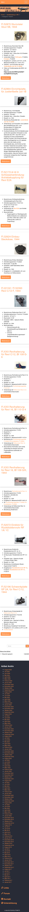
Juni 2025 (7, 695)
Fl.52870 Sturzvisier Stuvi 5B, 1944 (12, 25)
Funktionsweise (8, 630)
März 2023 (7, 745)
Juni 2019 (7, 829)
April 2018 (7, 854)
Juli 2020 (7, 805)
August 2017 (8, 869)
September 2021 (9, 779)
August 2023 (8, 736)
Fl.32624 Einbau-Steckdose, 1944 (10, 238)
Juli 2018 (7, 849)
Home (2, 15)
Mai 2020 (7, 808)
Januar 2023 (8, 749)
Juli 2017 (7, 871)
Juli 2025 (7, 694)
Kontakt (7, 899)
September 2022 (9, 756)
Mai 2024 (7, 719)
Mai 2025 (7, 697)
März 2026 (7, 679)
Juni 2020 (7, 806)
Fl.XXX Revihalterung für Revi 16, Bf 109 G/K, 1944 (14, 470)
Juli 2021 (7, 782)
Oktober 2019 (8, 821)
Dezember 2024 (9, 707)
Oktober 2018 (8, 843)
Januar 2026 (8, 683)
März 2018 (7, 856)
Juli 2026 (7, 671)
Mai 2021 (7, 786)
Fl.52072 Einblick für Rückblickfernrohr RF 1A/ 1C (12, 527)
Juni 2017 (7, 873)
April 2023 (7, 744)
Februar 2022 (8, 769)
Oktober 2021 (8, 777)
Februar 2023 (8, 747)
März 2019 (7, 834)
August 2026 (8, 670)
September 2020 (9, 801)
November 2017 (9, 864)
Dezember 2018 (9, 840)
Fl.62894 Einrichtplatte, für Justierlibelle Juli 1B (13, 90)
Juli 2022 (7, 760)
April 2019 (7, 832)
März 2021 (7, 790)
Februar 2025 (8, 703)
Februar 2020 (8, 814)
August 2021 (8, 780)
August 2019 (8, 825)
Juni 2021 (7, 784)
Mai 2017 (7, 875)
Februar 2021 (8, 792)
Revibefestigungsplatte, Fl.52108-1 (15, 387)
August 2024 (8, 714)
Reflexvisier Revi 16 (19, 443)
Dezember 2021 (9, 773)
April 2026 (7, 677)
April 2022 (7, 766)
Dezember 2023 (9, 729)
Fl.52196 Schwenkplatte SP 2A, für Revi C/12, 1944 (14, 589)
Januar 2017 (8, 882)
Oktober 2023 (8, 732)
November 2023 (9, 731)
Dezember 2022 (9, 751)
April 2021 (7, 788)
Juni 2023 (7, 740)
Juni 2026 (7, 673)
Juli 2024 (7, 716)
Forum (6, 893)
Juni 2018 (7, 851)
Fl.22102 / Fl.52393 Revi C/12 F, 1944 (11, 289)
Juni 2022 (7, 762)
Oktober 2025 (8, 688)
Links (6, 887)
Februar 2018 (8, 858)
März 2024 (7, 723)
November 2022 (9, 753)
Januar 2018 (8, 860)
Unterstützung (10, 903)
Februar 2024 (8, 725)
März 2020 (7, 812)
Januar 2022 (8, 771)
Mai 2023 (7, 742)
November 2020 (9, 797)
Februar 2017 (8, 880)
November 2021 (9, 775)
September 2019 (9, 823)
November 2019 (9, 819)
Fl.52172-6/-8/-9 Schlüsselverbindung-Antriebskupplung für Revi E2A (13, 176)
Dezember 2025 (9, 684)
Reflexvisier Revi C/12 (20, 390)
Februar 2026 (8, 681)
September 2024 (9, 712)
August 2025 (8, 692)
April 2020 (7, 810)
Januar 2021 (8, 793)
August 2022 (8, 758)
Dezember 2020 (9, 795)
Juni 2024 (7, 718)
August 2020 (8, 803)
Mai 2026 (7, 675)
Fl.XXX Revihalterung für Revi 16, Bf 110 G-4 (13, 408)
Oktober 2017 (8, 865)
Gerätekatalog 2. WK (13, 15)
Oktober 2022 (8, 755)
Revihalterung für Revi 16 (19, 491)
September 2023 (9, 734)
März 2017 (7, 878)
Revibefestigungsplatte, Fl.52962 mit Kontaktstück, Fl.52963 (15, 440)
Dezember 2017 (9, 862)
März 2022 (7, 768)
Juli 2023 (7, 738)
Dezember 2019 (9, 817)
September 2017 (9, 867)
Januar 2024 (8, 727)
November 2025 (9, 686)
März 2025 (7, 701)
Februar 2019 (8, 836)
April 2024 (7, 721)
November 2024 (9, 708)
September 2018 (9, 845)
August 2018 (8, 847)
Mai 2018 (7, 853)
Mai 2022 (7, 764)
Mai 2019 (7, 830)
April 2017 (7, 877)
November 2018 (9, 841)
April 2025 (7, 699)
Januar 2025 (8, 705)
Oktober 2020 (8, 799)
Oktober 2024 (8, 710)
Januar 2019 (8, 838)
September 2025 (9, 690)
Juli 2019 (7, 827)
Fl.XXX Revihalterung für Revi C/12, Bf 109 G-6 (14, 354)
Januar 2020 (8, 816)
